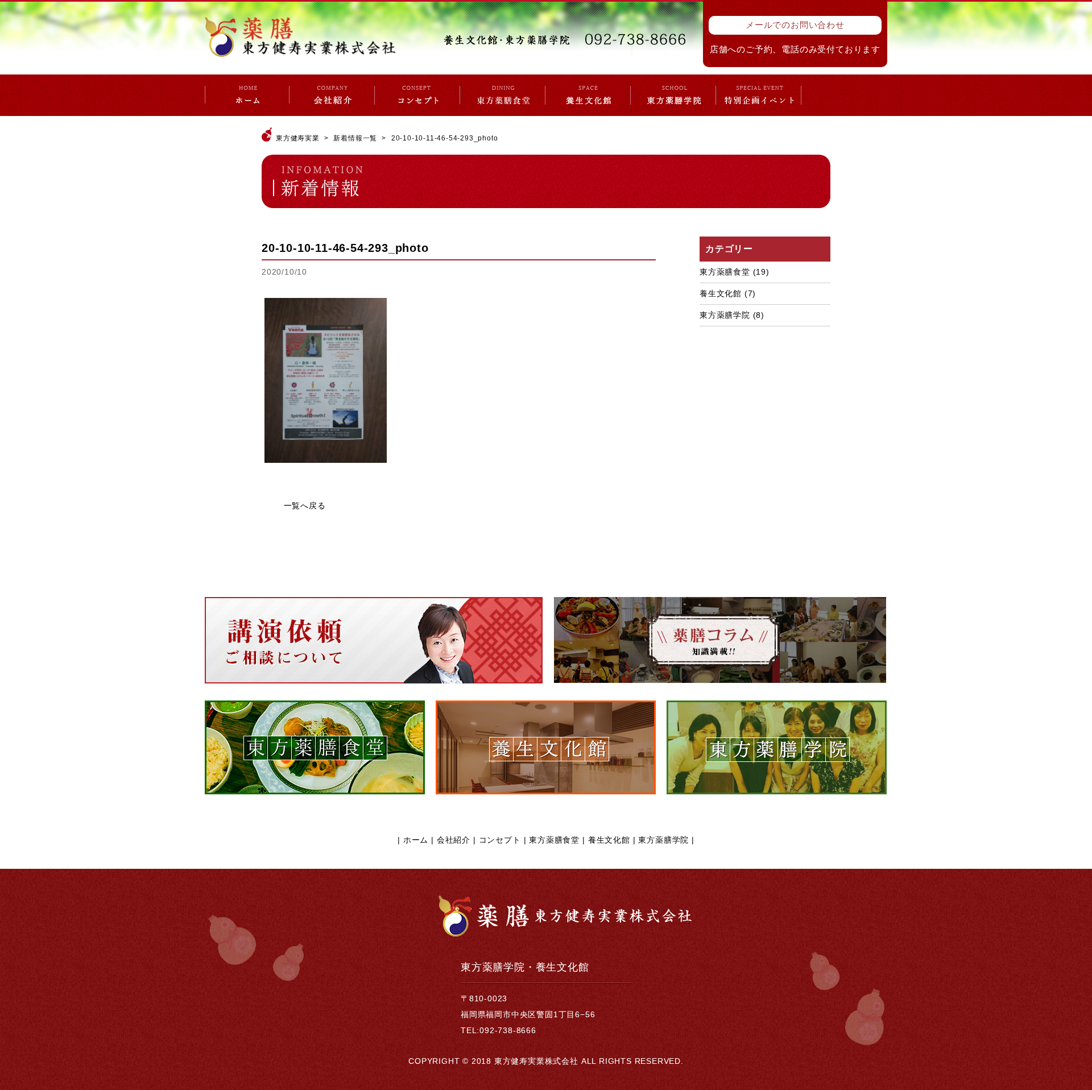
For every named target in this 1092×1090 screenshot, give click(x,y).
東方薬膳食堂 (725, 271)
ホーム (415, 839)
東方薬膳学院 (725, 315)
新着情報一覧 (355, 138)
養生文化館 (721, 293)
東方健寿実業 (298, 138)
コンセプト (500, 839)
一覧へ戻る (305, 505)
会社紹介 (453, 839)
